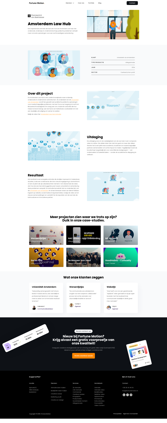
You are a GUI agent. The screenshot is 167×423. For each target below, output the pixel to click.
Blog (99, 3)
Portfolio (91, 3)
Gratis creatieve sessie (83, 356)
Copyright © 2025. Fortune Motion (40, 414)
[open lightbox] (113, 24)
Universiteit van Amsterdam (39, 191)
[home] (39, 3)
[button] (69, 3)
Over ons (81, 3)
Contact (132, 3)
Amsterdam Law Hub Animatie (51, 114)
